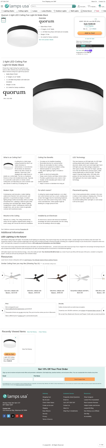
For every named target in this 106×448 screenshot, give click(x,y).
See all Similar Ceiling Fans (49, 263)
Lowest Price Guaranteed (91, 400)
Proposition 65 (24, 229)
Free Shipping (89, 26)
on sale (21, 312)
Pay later (78, 50)
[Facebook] (4, 415)
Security (45, 413)
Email (4, 376)
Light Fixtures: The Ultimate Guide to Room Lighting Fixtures (40, 260)
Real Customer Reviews (91, 402)
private (83, 310)
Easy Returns (47, 411)
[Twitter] (8, 415)
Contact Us (102, 1)
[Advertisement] (53, 431)
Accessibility (87, 416)
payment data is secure (94, 310)
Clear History (42, 332)
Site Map (86, 413)
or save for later (89, 38)
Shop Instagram (88, 397)
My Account (46, 400)
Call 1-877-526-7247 (69, 402)
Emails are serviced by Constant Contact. (24, 384)
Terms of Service (47, 419)
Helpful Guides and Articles (92, 405)
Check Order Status (48, 402)
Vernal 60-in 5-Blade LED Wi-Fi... (79, 290)
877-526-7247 (5, 1)
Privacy (45, 416)
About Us (94, 1)
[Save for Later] (96, 19)
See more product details (46, 39)
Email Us (66, 400)
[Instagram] (12, 415)
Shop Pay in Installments (70, 411)
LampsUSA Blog (88, 408)
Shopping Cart (47, 397)
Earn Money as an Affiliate (91, 411)
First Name (37, 376)
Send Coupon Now (79, 379)
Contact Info (6, 408)
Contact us (21, 315)
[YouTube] (21, 415)
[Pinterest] (17, 415)
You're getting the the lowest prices (15, 309)
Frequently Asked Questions (71, 397)
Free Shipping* (49, 1)
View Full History (32, 332)
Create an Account (48, 405)
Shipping (45, 408)
